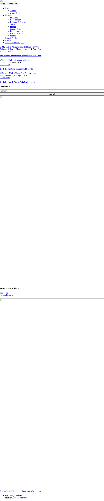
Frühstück (14, 17)
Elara (7, 495)
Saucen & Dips (16, 29)
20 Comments (5, 51)
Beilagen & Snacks (17, 22)
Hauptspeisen (15, 20)
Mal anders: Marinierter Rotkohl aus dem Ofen (20, 56)
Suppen (13, 27)
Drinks (13, 36)
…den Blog (15, 13)
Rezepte (8, 15)
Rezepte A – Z (11, 38)
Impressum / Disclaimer (31, 491)
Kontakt (8, 40)
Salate (12, 24)
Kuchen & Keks (16, 33)
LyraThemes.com (20, 498)
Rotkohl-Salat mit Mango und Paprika (16, 69)
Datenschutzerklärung (9, 491)
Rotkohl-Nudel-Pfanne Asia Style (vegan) (17, 82)
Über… (8, 8)
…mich (13, 11)
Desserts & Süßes (17, 31)
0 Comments (5, 64)
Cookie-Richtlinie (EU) (14, 42)
